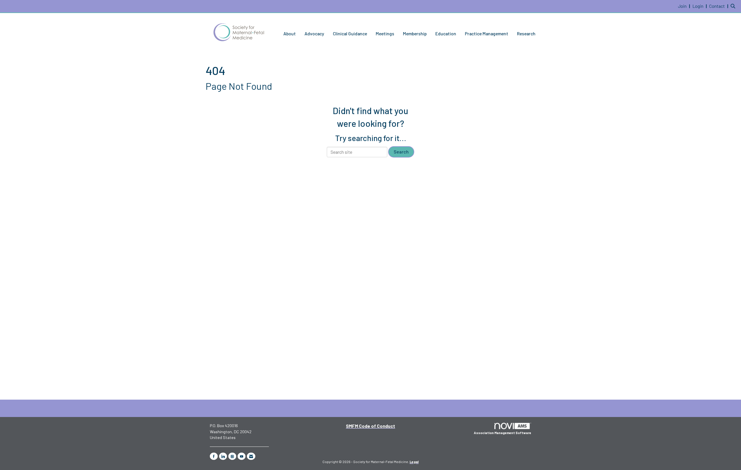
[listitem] (685, 6)
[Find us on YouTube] (241, 456)
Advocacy (314, 33)
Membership (415, 33)
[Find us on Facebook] (214, 456)
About (289, 33)
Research (526, 33)
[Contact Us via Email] (251, 456)
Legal (414, 462)
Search (401, 151)
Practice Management (486, 33)
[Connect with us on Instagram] (232, 456)
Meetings (385, 33)
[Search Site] (734, 6)
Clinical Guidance (350, 33)
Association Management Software (502, 433)
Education (445, 33)
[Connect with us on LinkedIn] (223, 456)
